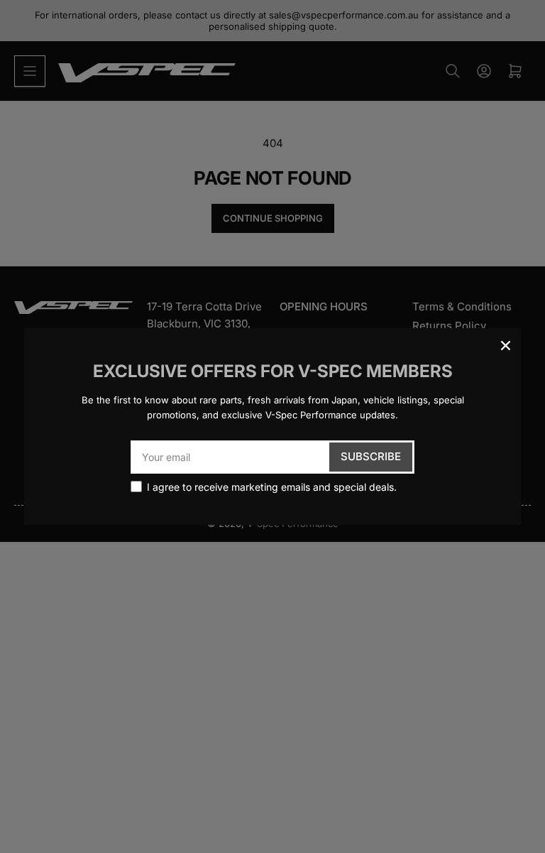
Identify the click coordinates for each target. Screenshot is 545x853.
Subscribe (371, 456)
